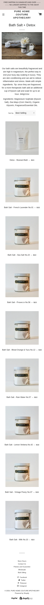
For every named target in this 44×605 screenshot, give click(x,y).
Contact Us (22, 564)
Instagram (23, 586)
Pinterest (23, 583)
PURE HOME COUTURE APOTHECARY (22, 14)
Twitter (23, 580)
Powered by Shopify (22, 593)
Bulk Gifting (22, 572)
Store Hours (22, 561)
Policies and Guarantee (22, 567)
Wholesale (22, 570)
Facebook (23, 577)
